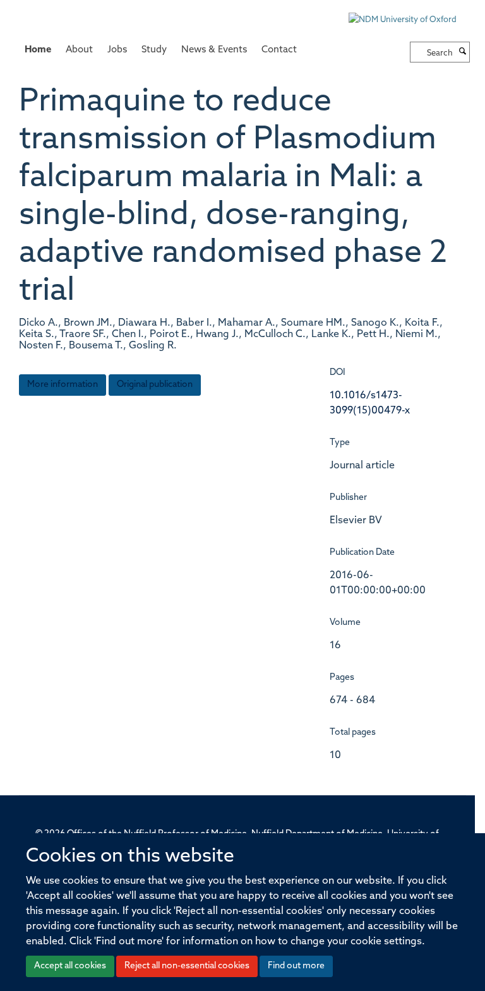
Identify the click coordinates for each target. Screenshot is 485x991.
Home (38, 50)
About (79, 50)
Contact (279, 50)
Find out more (296, 966)
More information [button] (62, 384)
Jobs (117, 50)
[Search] (463, 52)
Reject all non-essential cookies (186, 966)
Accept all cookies (70, 966)
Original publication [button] (155, 384)
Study (154, 50)
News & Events (214, 50)
